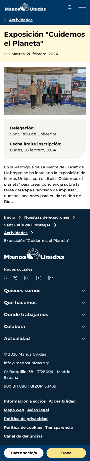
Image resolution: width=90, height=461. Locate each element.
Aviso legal (38, 410)
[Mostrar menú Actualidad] (83, 338)
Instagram (27, 278)
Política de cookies (23, 427)
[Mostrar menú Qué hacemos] (83, 302)
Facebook (5, 278)
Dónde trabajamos (26, 314)
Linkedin (51, 278)
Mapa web (14, 410)
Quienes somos (22, 290)
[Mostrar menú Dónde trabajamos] (83, 314)
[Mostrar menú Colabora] (83, 326)
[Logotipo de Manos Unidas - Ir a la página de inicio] (25, 9)
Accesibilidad (62, 401)
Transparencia (59, 427)
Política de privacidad (26, 418)
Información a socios (25, 401)
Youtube (39, 278)
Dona (66, 453)
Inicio (9, 217)
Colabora (14, 326)
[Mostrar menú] (81, 7)
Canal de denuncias (23, 436)
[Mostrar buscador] (68, 7)
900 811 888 (15, 386)
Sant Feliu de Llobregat (27, 225)
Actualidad (17, 338)
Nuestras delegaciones (46, 217)
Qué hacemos (20, 302)
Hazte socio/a (24, 453)
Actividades (20, 19)
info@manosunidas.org (27, 363)
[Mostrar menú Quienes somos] (83, 290)
